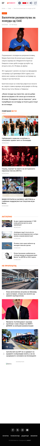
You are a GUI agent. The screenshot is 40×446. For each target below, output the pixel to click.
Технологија (15, 436)
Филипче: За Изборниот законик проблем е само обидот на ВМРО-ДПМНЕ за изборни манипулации (19, 324)
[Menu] (3, 3)
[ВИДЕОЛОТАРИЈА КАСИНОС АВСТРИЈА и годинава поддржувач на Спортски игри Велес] (20, 187)
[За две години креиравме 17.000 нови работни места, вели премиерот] (7, 223)
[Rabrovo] (11, 3)
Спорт (4, 13)
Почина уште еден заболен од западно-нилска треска (24, 244)
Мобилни (34, 436)
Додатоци (25, 436)
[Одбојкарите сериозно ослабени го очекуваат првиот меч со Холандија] (20, 126)
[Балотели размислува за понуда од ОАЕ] (20, 39)
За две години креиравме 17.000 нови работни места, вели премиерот (25, 223)
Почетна (6, 436)
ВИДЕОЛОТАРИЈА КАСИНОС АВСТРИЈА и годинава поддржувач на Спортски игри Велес (18, 201)
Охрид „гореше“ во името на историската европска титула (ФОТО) (18, 170)
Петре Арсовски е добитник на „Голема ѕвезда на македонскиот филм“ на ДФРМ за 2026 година (25, 255)
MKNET (29, 440)
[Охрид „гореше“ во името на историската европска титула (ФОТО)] (20, 156)
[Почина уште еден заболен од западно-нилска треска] (7, 245)
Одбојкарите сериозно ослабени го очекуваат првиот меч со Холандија (16, 139)
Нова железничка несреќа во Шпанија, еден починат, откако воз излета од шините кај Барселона (21, 294)
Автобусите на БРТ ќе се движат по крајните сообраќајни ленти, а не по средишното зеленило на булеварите (21, 354)
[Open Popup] (35, 3)
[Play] (19, 3)
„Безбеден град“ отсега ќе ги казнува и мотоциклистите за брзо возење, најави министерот (26, 234)
